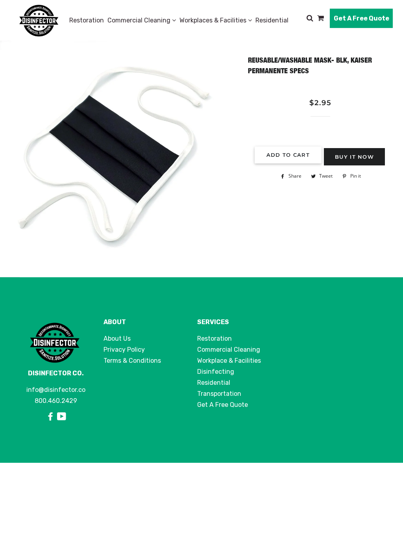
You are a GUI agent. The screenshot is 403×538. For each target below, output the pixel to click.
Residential (271, 20)
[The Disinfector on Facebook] (51, 417)
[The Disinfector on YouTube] (61, 417)
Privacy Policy (124, 349)
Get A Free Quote (361, 18)
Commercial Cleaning (139, 20)
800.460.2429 (56, 400)
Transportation (219, 393)
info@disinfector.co (55, 389)
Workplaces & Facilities (213, 20)
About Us (117, 338)
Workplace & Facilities (229, 360)
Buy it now (354, 157)
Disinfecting (215, 371)
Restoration (86, 20)
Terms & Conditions (132, 360)
